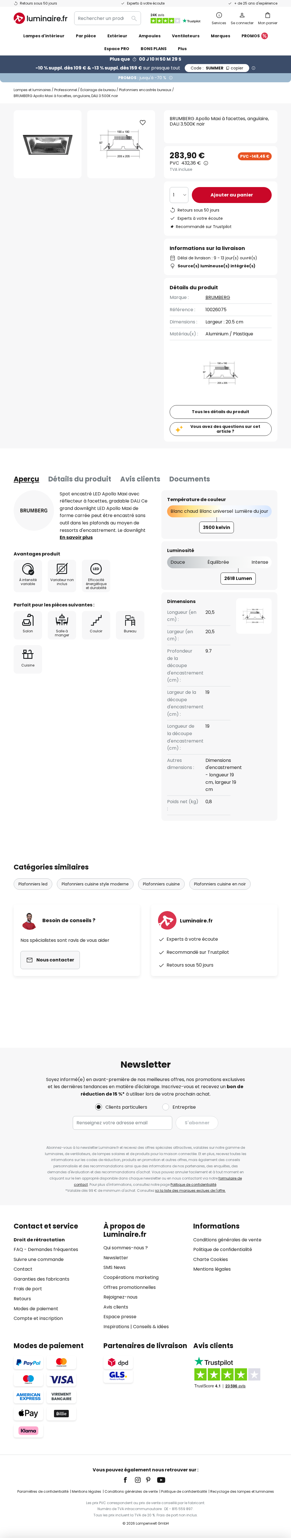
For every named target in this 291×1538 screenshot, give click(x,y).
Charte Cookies (210, 1259)
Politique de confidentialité (193, 1184)
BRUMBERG (217, 297)
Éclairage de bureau (98, 89)
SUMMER (217, 68)
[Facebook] (129, 1480)
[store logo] (40, 18)
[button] (142, 122)
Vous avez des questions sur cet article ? (225, 429)
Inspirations (116, 1326)
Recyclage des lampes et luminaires (242, 1491)
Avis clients (140, 479)
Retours (22, 1298)
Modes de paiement (36, 1308)
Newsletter (115, 1257)
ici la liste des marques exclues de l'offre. (190, 1190)
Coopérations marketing (131, 1277)
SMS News (114, 1267)
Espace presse (119, 1316)
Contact (23, 1269)
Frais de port (28, 1288)
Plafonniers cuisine (161, 884)
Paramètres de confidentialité (42, 1491)
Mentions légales (212, 1269)
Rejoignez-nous (120, 1297)
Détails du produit (79, 479)
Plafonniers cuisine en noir (220, 884)
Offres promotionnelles (129, 1287)
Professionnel (65, 89)
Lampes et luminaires (32, 89)
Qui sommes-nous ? (125, 1247)
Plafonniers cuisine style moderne (95, 884)
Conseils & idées (151, 1326)
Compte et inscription (38, 1318)
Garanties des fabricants (41, 1279)
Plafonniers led (32, 884)
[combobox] (107, 18)
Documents (189, 479)
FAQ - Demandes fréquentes (46, 1249)
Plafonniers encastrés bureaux (145, 89)
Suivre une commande (39, 1259)
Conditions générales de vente (227, 1239)
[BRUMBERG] (34, 510)
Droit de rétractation (39, 1239)
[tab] (26, 479)
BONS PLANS (154, 49)
